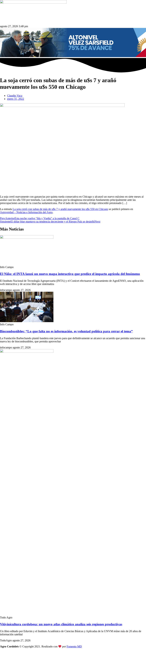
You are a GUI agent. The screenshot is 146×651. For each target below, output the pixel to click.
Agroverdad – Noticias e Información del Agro (26, 212)
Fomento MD (74, 646)
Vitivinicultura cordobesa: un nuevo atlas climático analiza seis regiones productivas (61, 624)
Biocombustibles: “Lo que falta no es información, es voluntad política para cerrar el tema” (66, 331)
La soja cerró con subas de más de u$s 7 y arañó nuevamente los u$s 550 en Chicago (60, 209)
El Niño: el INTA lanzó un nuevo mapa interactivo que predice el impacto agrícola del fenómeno (70, 274)
